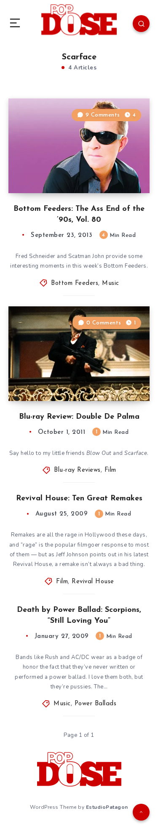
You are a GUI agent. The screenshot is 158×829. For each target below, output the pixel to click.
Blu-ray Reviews (77, 470)
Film (110, 470)
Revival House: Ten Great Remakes (79, 498)
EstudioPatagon (107, 807)
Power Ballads (96, 704)
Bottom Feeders (74, 283)
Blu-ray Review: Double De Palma (79, 417)
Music (110, 283)
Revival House (93, 582)
